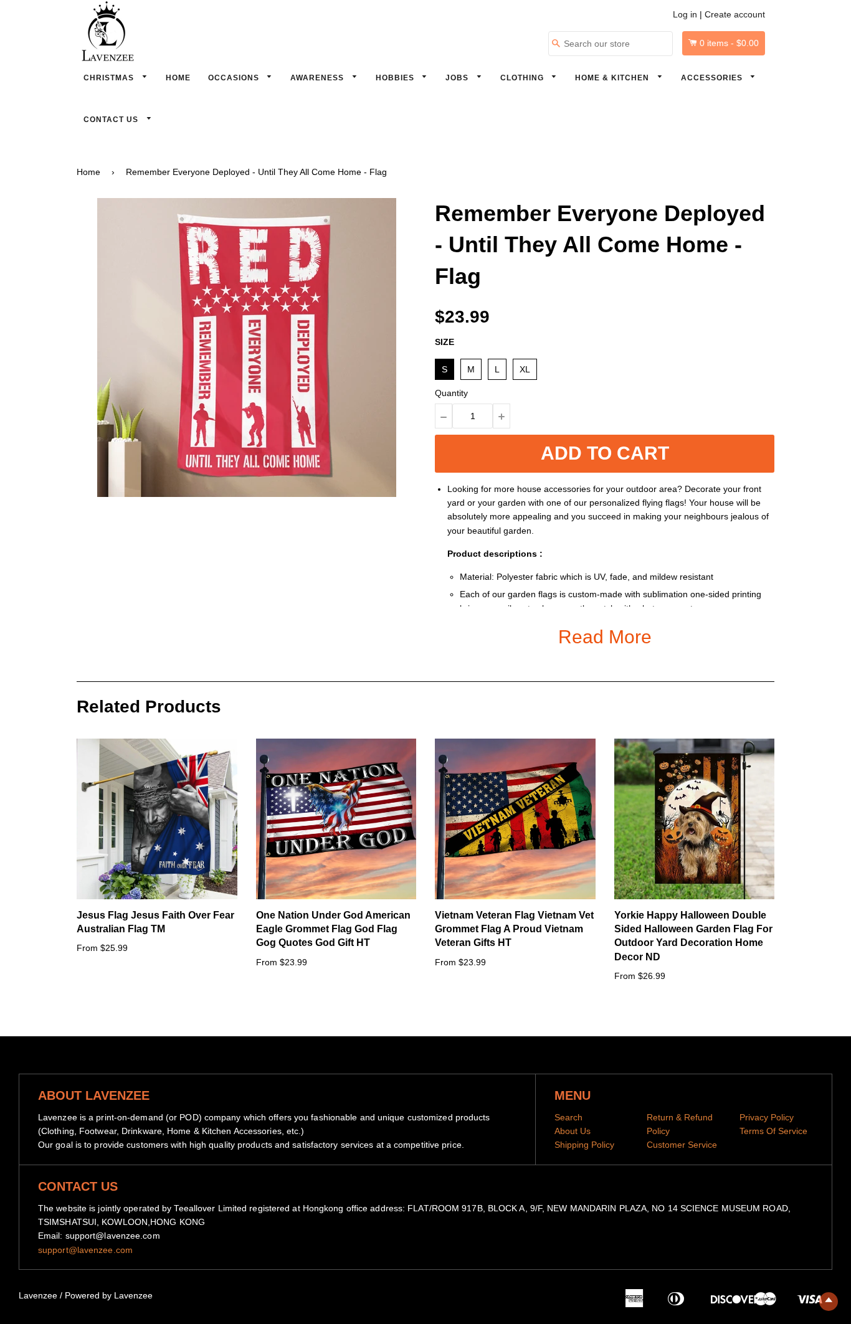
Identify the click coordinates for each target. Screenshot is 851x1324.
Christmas (109, 77)
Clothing (523, 77)
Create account (735, 14)
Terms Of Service (773, 1131)
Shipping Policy (584, 1145)
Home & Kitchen (613, 77)
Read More (605, 637)
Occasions (235, 77)
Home (178, 77)
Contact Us (112, 119)
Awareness (318, 77)
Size (444, 342)
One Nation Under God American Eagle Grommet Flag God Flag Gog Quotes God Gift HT (333, 929)
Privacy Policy (766, 1117)
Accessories (713, 77)
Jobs (458, 77)
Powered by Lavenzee (109, 1295)
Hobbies (396, 77)
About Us (572, 1131)
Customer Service (682, 1145)
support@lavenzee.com (85, 1250)
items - (729, 43)
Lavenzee (38, 1295)
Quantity (451, 393)
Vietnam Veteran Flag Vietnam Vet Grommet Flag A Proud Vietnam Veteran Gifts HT (514, 929)
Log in (685, 14)
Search (568, 1117)
